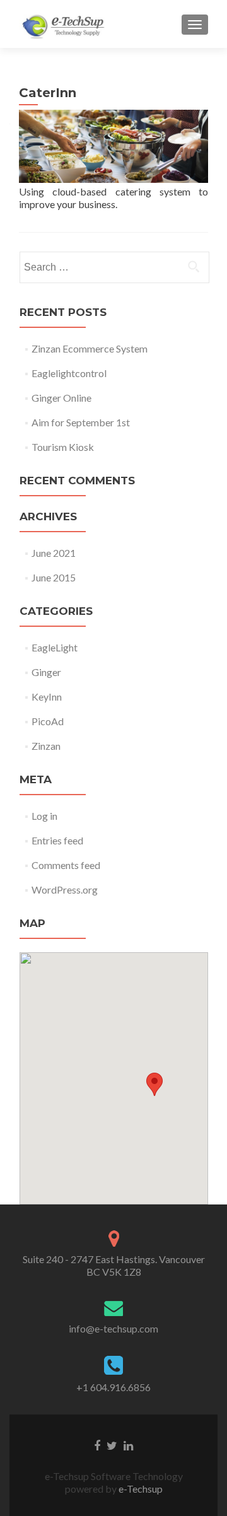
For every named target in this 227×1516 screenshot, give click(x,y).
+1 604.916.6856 (113, 1387)
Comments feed (66, 865)
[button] (154, 1084)
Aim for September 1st (81, 422)
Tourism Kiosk (63, 447)
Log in (44, 816)
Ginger (46, 672)
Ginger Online (61, 398)
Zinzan (46, 746)
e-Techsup (140, 1489)
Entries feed (57, 840)
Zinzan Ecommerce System (90, 348)
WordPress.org (65, 889)
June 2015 (54, 577)
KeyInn (47, 697)
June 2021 (54, 553)
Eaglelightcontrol (69, 373)
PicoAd (48, 721)
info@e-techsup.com (113, 1328)
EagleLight (55, 647)
